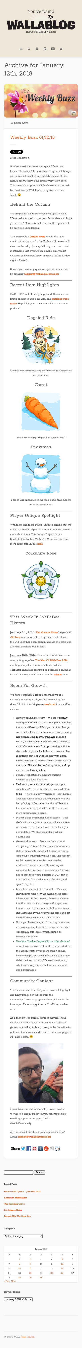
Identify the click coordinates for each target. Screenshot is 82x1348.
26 (62, 1273)
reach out (49, 704)
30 (30, 1277)
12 (62, 1264)
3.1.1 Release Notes (13, 1210)
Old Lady (15, 637)
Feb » (13, 1281)
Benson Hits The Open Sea (17, 1216)
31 (41, 1277)
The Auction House (47, 632)
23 (30, 1273)
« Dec (7, 1281)
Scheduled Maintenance (15, 1197)
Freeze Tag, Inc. (28, 1337)
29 (20, 1277)
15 (19, 1268)
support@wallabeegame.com (34, 1136)
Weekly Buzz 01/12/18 (32, 137)
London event (37, 236)
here (40, 543)
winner (58, 674)
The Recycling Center (14, 1204)
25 (52, 1273)
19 (62, 1268)
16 (30, 1268)
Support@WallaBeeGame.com (41, 273)
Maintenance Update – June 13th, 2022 (22, 1191)
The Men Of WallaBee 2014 (51, 660)
